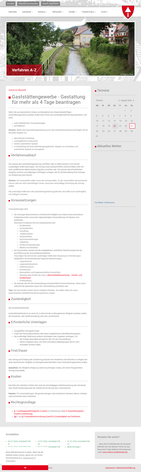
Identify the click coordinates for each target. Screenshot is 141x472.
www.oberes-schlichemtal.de (114, 452)
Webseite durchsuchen (28, 3)
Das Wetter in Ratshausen (105, 202)
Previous (16, 49)
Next (125, 49)
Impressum (10, 461)
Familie (72, 12)
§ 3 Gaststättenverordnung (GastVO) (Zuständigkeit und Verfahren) (51, 416)
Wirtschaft (56, 12)
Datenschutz (28, 458)
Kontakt (10, 3)
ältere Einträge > (74, 447)
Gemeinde (26, 12)
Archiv (104, 12)
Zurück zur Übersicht (17, 90)
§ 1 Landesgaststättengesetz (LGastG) (31, 411)
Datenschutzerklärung (125, 468)
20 (114, 126)
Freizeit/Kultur (88, 12)
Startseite (13, 12)
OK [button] (25, 468)
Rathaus (41, 12)
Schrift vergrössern (50, 3)
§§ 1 (16, 416)
